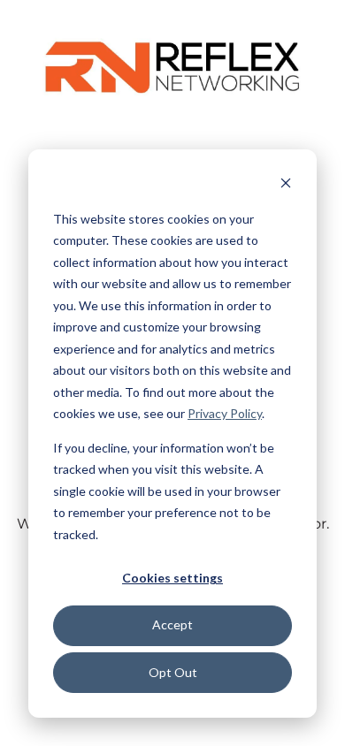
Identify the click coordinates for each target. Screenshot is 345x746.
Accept (172, 624)
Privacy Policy (225, 413)
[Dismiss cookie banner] (286, 185)
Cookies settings (172, 577)
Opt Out (173, 672)
